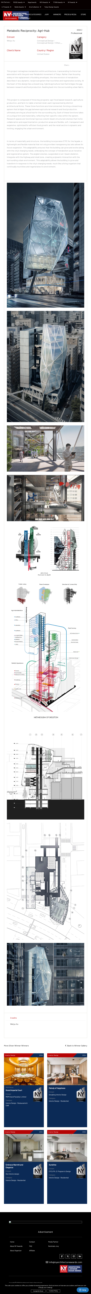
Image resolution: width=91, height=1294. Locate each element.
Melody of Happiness (57, 1088)
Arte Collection (34, 7)
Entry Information (13, 14)
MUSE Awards (18, 2)
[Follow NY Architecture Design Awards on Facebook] (62, 1256)
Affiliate (32, 1251)
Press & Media (70, 14)
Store (83, 14)
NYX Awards (44, 2)
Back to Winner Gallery (76, 1045)
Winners (57, 14)
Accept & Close (38, 1291)
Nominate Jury (53, 1246)
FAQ (30, 1246)
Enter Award (11, 18)
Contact (32, 1242)
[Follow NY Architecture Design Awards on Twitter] (68, 1256)
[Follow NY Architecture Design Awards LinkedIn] (80, 1256)
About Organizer (16, 1251)
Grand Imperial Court (14, 1090)
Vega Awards (32, 2)
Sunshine (52, 1165)
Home (12, 1242)
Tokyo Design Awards (51, 7)
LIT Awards (6, 7)
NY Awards (72, 2)
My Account (25, 18)
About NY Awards (16, 1246)
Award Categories (33, 14)
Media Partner (53, 1242)
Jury (47, 14)
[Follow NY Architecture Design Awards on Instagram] (74, 1256)
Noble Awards (19, 7)
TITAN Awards (58, 2)
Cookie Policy (53, 1291)
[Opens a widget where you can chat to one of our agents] (83, 1290)
